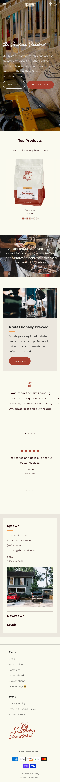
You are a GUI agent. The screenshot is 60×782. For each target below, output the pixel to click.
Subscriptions (17, 681)
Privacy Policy (17, 703)
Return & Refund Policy (22, 709)
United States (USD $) (28, 751)
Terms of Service (18, 714)
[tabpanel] (30, 193)
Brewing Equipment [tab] (35, 150)
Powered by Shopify (30, 774)
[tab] (25, 433)
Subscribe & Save (40, 84)
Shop (12, 659)
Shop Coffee (14, 84)
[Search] (55, 4)
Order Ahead (16, 675)
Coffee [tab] (13, 150)
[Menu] (4, 4)
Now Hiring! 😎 (17, 686)
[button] (27, 490)
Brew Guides (16, 664)
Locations (14, 670)
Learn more (20, 361)
